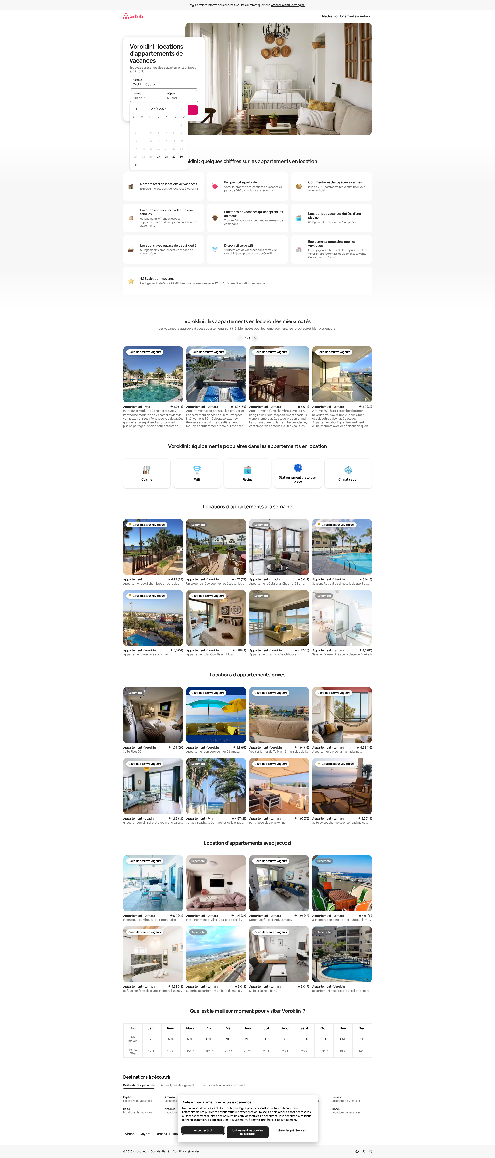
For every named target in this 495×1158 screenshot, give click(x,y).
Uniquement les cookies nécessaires (247, 1132)
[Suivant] (255, 338)
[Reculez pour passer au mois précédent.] (136, 109)
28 (166, 156)
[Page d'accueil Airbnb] (133, 16)
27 (158, 156)
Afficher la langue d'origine (288, 5)
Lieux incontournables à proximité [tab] (223, 1085)
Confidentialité (160, 1151)
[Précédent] (240, 338)
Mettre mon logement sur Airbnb (346, 16)
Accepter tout (203, 1130)
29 (173, 156)
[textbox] (147, 98)
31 (135, 164)
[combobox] (164, 84)
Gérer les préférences (292, 1130)
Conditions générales (186, 1151)
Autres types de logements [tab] (178, 1085)
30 (181, 156)
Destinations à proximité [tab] (139, 1085)
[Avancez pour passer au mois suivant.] (181, 109)
